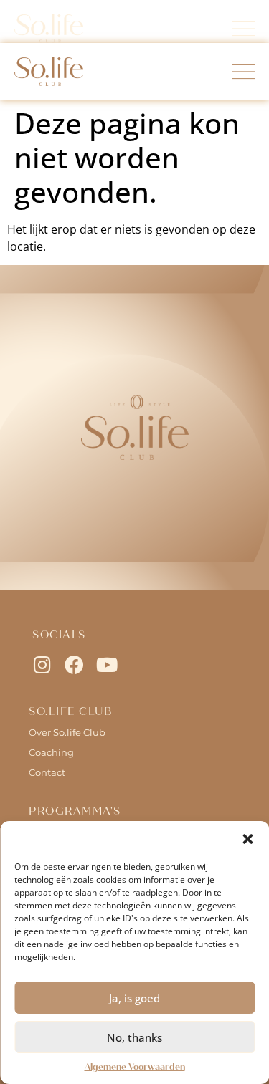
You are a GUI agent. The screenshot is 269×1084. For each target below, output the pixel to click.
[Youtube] (106, 664)
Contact (47, 772)
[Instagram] (42, 664)
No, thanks (134, 1037)
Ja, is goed (134, 998)
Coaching (51, 752)
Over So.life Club (67, 732)
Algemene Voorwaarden (135, 1067)
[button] (247, 839)
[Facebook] (74, 664)
